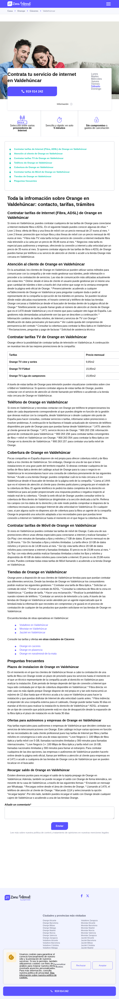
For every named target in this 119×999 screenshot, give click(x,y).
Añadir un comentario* (18, 804)
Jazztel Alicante (87, 938)
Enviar (59, 826)
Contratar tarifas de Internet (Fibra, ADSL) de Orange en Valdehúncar (50, 149)
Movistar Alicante (88, 923)
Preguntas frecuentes (25, 181)
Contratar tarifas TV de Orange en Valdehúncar (38, 158)
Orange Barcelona (50, 923)
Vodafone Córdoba (51, 945)
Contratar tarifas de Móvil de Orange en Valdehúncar (42, 172)
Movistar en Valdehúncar (33, 628)
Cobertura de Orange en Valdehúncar (33, 167)
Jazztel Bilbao (87, 943)
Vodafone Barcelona (51, 943)
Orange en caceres (30, 646)
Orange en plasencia (31, 650)
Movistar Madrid (88, 928)
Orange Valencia (50, 935)
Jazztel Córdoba (88, 945)
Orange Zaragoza (50, 938)
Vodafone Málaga (50, 948)
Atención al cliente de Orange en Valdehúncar (38, 153)
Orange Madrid (49, 930)
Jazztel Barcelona (88, 940)
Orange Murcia (49, 933)
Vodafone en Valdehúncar (34, 625)
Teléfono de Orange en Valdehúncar (33, 162)
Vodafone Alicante (50, 940)
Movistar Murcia (87, 930)
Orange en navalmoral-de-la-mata (38, 653)
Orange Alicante (49, 920)
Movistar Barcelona (89, 925)
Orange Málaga (49, 928)
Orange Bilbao (49, 925)
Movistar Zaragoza (89, 935)
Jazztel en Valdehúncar (32, 632)
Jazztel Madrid (87, 948)
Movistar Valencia (88, 933)
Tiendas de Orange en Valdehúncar (32, 176)
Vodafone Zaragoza (89, 920)
